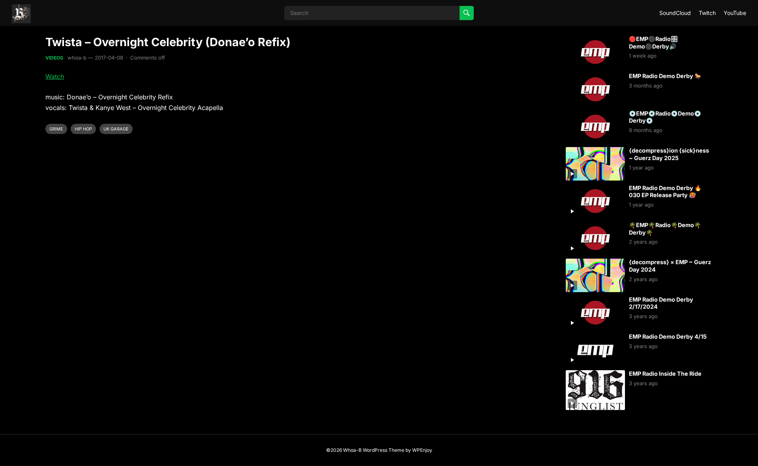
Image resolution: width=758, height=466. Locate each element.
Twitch (707, 12)
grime (56, 129)
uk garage (116, 129)
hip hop (83, 129)
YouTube (735, 12)
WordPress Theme (383, 450)
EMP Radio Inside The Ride (665, 373)
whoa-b (77, 57)
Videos (54, 58)
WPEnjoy (422, 450)
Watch (54, 76)
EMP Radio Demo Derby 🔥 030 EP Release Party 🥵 (665, 192)
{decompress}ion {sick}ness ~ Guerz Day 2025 (669, 154)
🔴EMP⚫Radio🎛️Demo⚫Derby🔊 (653, 42)
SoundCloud (675, 12)
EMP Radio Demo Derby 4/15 (668, 336)
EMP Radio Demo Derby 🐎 (665, 76)
